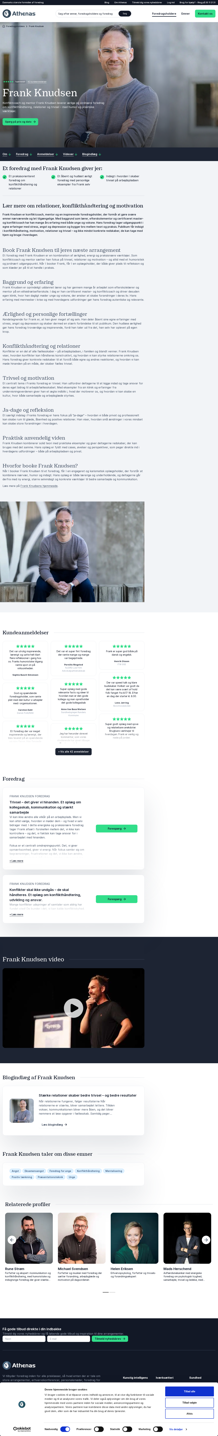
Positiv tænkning (22, 1177)
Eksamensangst (34, 1171)
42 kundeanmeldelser (37, 82)
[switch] (99, 1429)
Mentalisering (113, 1171)
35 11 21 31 (210, 2)
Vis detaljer (176, 1429)
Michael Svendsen (73, 1269)
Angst (15, 1171)
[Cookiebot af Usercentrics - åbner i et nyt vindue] (22, 1429)
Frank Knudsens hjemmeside (39, 486)
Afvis (189, 1413)
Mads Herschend (177, 1269)
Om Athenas (120, 2)
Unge (72, 1177)
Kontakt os (205, 13)
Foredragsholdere (164, 13)
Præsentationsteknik (50, 1177)
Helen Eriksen (122, 1269)
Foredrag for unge (60, 1171)
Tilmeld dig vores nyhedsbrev (147, 2)
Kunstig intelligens (135, 1377)
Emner (185, 13)
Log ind (171, 2)
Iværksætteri (164, 1377)
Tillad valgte (189, 1402)
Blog (107, 2)
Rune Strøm (14, 1269)
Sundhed (195, 1377)
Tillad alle (189, 1391)
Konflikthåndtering (88, 1171)
